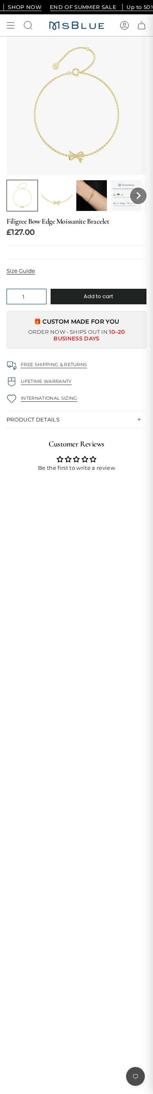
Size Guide (21, 270)
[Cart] (141, 25)
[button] (22, 195)
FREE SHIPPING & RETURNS (54, 364)
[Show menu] (10, 25)
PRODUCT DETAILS (33, 419)
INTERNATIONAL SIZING (49, 398)
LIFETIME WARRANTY (46, 381)
